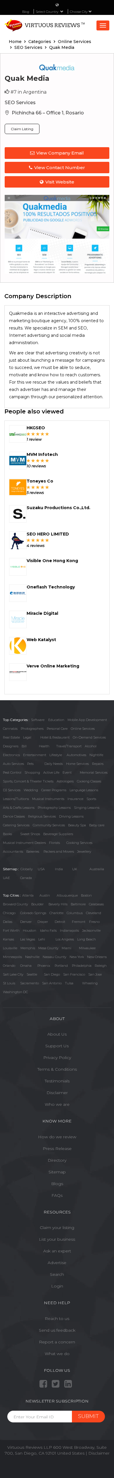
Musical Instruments (48, 799)
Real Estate (11, 737)
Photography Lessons (54, 808)
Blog (25, 12)
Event (67, 772)
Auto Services (13, 764)
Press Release (57, 1148)
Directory (57, 1160)
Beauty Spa (77, 825)
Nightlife (96, 755)
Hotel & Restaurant (55, 737)
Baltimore (78, 904)
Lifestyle (55, 755)
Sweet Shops (30, 834)
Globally (26, 869)
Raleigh (101, 966)
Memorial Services (94, 772)
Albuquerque (67, 895)
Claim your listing (57, 1227)
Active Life (51, 772)
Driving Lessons (71, 816)
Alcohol (90, 746)
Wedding (31, 790)
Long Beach (86, 939)
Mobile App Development (87, 720)
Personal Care (57, 729)
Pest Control (12, 772)
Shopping (32, 772)
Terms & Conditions (57, 1069)
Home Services (77, 764)
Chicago (9, 913)
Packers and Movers (59, 851)
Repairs (97, 764)
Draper (42, 922)
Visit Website (59, 182)
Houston (29, 930)
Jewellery (84, 851)
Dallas (7, 922)
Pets (30, 764)
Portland (61, 966)
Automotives (76, 755)
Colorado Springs (33, 913)
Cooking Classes (89, 781)
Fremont (78, 922)
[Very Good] (42, 434)
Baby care (96, 825)
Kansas (8, 939)
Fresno (94, 922)
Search (57, 1274)
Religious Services (42, 816)
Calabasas (96, 904)
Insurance (75, 799)
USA (41, 869)
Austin (44, 895)
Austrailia (96, 869)
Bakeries (32, 851)
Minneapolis (12, 957)
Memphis (27, 948)
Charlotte (56, 913)
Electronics (11, 755)
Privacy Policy (57, 1057)
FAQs (57, 1195)
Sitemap (57, 1172)
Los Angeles (65, 939)
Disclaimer (57, 1092)
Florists (54, 843)
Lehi (41, 939)
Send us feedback (57, 1330)
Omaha (26, 966)
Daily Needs (53, 764)
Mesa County (48, 948)
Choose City (79, 12)
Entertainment (34, 755)
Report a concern (57, 1342)
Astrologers (65, 781)
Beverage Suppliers (58, 834)
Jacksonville (91, 930)
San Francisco (74, 974)
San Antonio (52, 983)
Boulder (37, 904)
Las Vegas (27, 939)
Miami (66, 948)
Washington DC (15, 992)
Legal (27, 737)
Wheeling (90, 983)
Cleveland (93, 913)
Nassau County (54, 957)
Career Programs (53, 790)
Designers (10, 746)
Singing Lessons (86, 808)
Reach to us (57, 1318)
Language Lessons (84, 790)
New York (77, 957)
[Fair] (33, 434)
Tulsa (69, 983)
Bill (24, 746)
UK (74, 869)
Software (37, 720)
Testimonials (57, 1081)
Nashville (32, 957)
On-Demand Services (89, 737)
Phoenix (43, 966)
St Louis (9, 983)
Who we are (57, 1104)
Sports (91, 799)
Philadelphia (81, 966)
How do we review (57, 1136)
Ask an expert (57, 1251)
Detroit (60, 922)
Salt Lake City (13, 974)
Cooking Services (79, 843)
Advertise (57, 1262)
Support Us (57, 1045)
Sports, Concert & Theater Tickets (28, 781)
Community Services (49, 825)
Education (56, 720)
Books (7, 834)
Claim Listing (22, 129)
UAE (6, 878)
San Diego (52, 974)
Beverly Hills (58, 904)
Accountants (13, 851)
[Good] (38, 434)
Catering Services (16, 825)
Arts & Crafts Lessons (18, 808)
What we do (57, 1353)
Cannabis (10, 729)
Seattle (32, 974)
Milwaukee (87, 948)
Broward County (15, 904)
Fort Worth (11, 930)
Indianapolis (69, 930)
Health (44, 746)
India (59, 869)
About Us (57, 1034)
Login (57, 1286)
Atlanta (28, 895)
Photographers (32, 729)
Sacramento (29, 983)
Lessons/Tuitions (16, 799)
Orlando (9, 966)
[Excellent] (47, 434)
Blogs (57, 1183)
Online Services (83, 729)
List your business (57, 1239)
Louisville (10, 948)
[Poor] (28, 434)
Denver (26, 922)
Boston (86, 895)
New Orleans (97, 957)
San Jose (95, 974)
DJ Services (11, 790)
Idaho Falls (48, 930)
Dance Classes (14, 816)
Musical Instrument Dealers (24, 843)
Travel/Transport (69, 746)
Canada (26, 878)
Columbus (75, 913)
